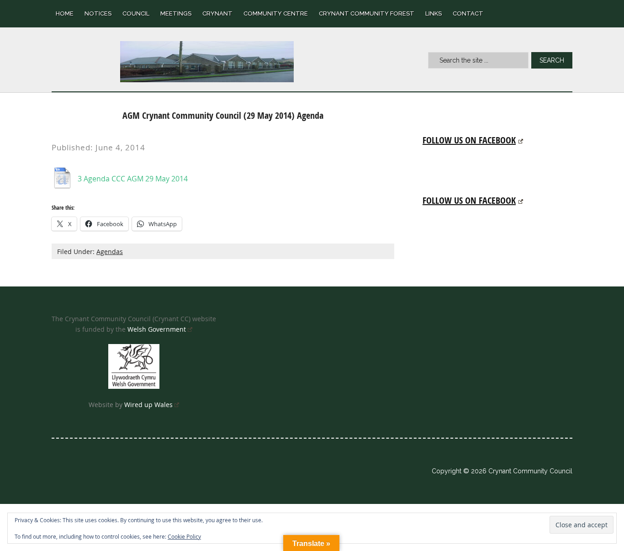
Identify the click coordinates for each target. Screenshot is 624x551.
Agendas (109, 251)
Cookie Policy (184, 536)
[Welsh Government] (134, 366)
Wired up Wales (148, 404)
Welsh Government (156, 329)
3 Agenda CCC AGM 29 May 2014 (133, 179)
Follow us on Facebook (469, 140)
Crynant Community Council (207, 61)
